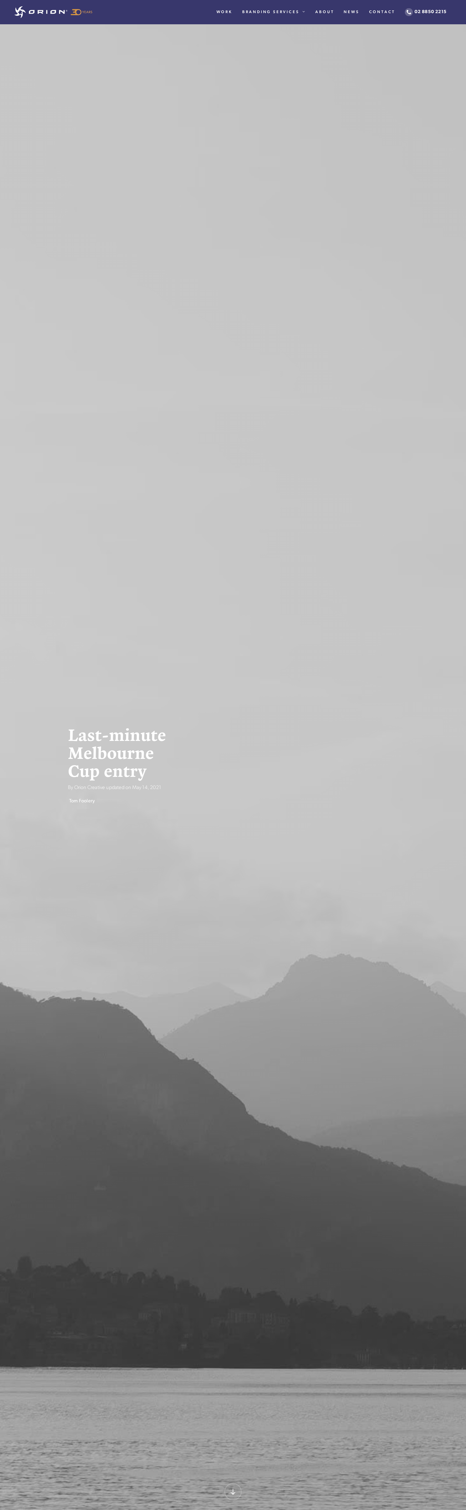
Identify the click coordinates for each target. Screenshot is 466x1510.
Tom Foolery (82, 801)
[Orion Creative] (53, 12)
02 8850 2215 (431, 12)
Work (224, 12)
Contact (382, 12)
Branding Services (271, 12)
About (324, 12)
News (351, 12)
